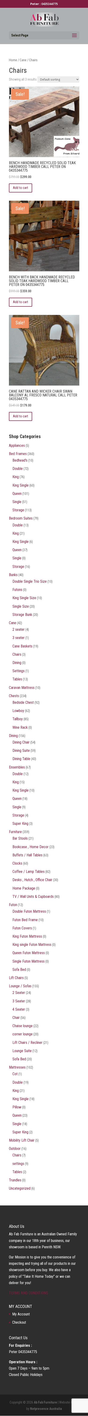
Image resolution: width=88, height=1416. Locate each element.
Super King (20, 823)
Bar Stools (20, 838)
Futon (13, 905)
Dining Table (21, 759)
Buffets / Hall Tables (27, 855)
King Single (20, 485)
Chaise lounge (22, 1026)
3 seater (18, 637)
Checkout (19, 1322)
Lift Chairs (16, 978)
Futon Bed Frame (25, 920)
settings (18, 1163)
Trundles (15, 1180)
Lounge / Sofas (20, 986)
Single (16, 502)
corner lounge (22, 1034)
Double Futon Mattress (29, 911)
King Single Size (24, 598)
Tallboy (17, 719)
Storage (18, 510)
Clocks (17, 863)
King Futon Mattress (27, 936)
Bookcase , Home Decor (30, 847)
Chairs (16, 654)
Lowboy (18, 710)
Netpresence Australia (46, 1409)
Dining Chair (21, 742)
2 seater (18, 629)
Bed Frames (18, 454)
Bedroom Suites (21, 518)
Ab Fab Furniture (45, 1402)
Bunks (13, 575)
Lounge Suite (22, 1051)
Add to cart (20, 188)
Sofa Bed (19, 969)
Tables (17, 679)
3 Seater (18, 1001)
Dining (16, 662)
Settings (18, 671)
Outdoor (15, 1148)
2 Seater (18, 992)
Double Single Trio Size (29, 581)
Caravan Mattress (21, 687)
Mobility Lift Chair (21, 1140)
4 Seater (18, 1009)
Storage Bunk (22, 614)
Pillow (16, 1107)
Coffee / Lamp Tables (28, 871)
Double (17, 468)
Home (13, 60)
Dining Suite (21, 750)
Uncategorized (20, 1188)
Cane (23, 60)
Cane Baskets (22, 646)
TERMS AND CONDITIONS (28, 1293)
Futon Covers (22, 928)
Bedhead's (19, 460)
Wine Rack (20, 727)
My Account (21, 1314)
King (15, 477)
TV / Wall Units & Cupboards (33, 896)
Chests (14, 696)
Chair (16, 1017)
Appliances (17, 445)
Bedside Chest (23, 702)
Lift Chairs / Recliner (27, 1042)
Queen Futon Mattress (28, 953)
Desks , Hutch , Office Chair (32, 880)
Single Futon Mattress (28, 961)
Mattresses (17, 1067)
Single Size (20, 606)
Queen (17, 493)
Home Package (23, 888)
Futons (17, 589)
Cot (15, 1074)
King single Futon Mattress (31, 944)
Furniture (15, 832)
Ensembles (17, 767)
